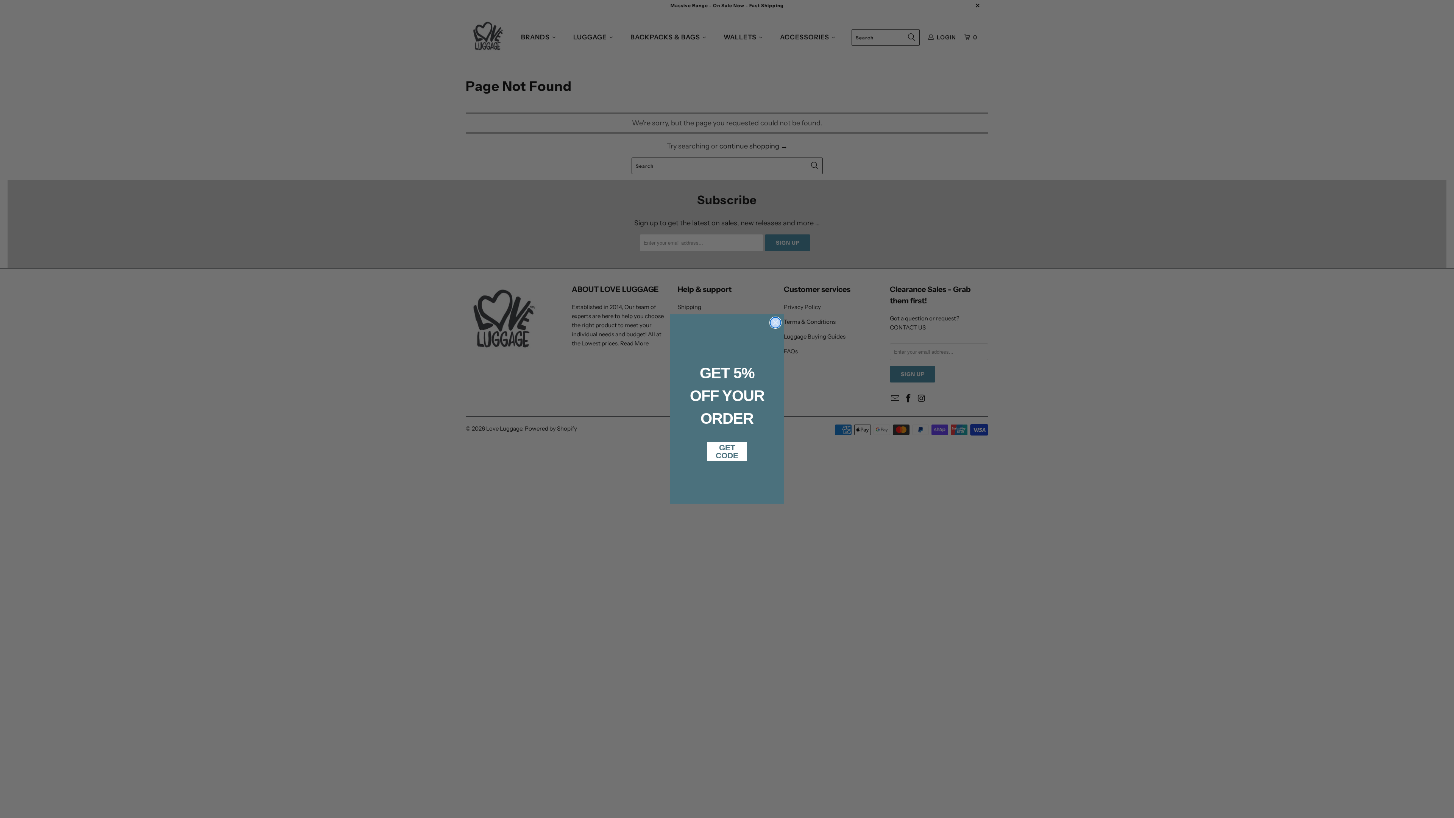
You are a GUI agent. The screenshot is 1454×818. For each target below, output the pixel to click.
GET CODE (727, 451)
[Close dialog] (775, 322)
